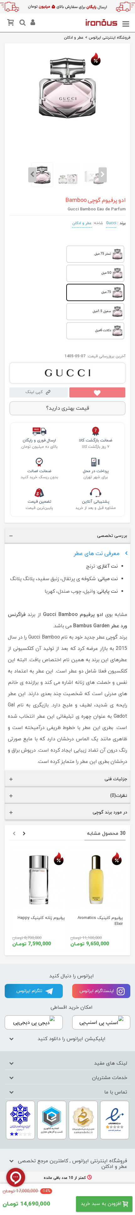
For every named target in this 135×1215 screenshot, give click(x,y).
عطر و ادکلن (82, 223)
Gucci (111, 223)
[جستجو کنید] (21, 23)
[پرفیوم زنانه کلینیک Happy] (38, 880)
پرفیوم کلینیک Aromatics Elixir (100, 921)
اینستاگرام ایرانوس (97, 991)
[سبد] (12, 23)
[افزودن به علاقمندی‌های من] (97, 392)
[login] (32, 23)
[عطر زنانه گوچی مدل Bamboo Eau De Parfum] (67, 120)
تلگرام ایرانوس (30, 991)
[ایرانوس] (101, 21)
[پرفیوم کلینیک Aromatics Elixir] (96, 880)
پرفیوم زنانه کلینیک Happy (41, 918)
